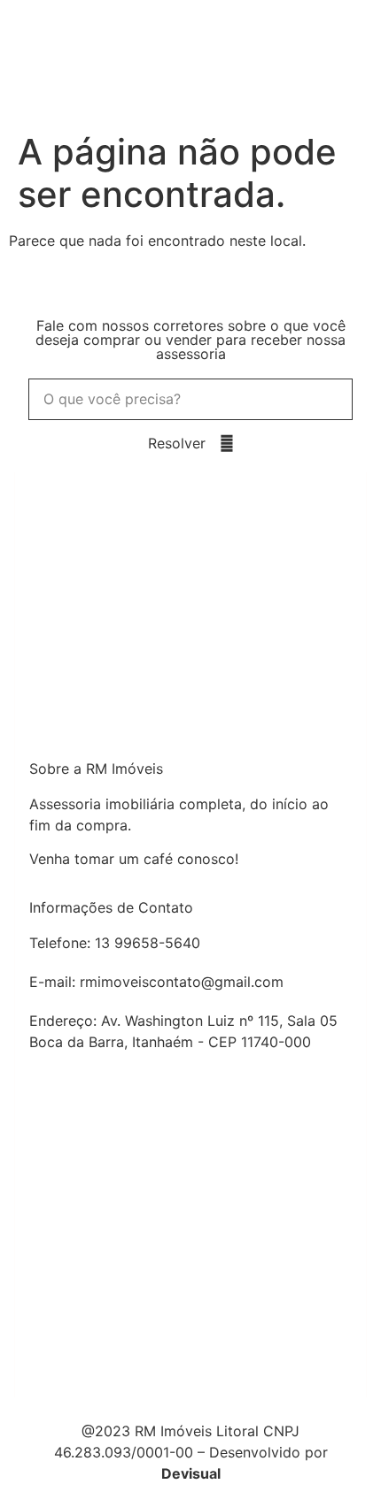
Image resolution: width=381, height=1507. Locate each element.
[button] (362, 62)
